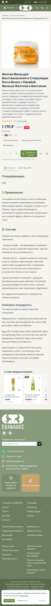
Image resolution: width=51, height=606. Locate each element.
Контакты (6, 520)
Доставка (6, 516)
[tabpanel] (25, 267)
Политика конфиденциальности (18, 587)
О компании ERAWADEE (12, 503)
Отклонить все (22, 600)
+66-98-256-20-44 (15, 451)
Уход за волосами (17, 15)
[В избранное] (19, 378)
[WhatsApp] (26, 2)
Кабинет (30, 516)
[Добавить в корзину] (19, 390)
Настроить (42, 600)
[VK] (3, 2)
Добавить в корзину (30, 153)
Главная (5, 15)
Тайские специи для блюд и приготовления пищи (36, 563)
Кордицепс (6, 554)
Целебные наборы (35, 535)
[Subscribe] (40, 444)
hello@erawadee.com (15, 461)
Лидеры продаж (33, 511)
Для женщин (8, 145)
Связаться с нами (13, 456)
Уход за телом (8, 546)
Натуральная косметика (31, 140)
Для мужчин (7, 539)
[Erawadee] (25, 8)
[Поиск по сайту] (32, 8)
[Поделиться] (47, 154)
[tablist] (25, 168)
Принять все (9, 600)
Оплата (5, 511)
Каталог (11, 8)
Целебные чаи (33, 527)
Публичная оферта (37, 587)
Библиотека (32, 507)
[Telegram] (6, 2)
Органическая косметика (12, 527)
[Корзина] (42, 8)
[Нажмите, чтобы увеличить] (25, 45)
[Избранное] (36, 8)
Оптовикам (31, 503)
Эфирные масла (34, 531)
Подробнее (23, 596)
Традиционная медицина (12, 531)
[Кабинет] (47, 8)
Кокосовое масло (9, 559)
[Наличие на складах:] (16, 135)
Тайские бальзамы (10, 550)
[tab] (9, 168)
